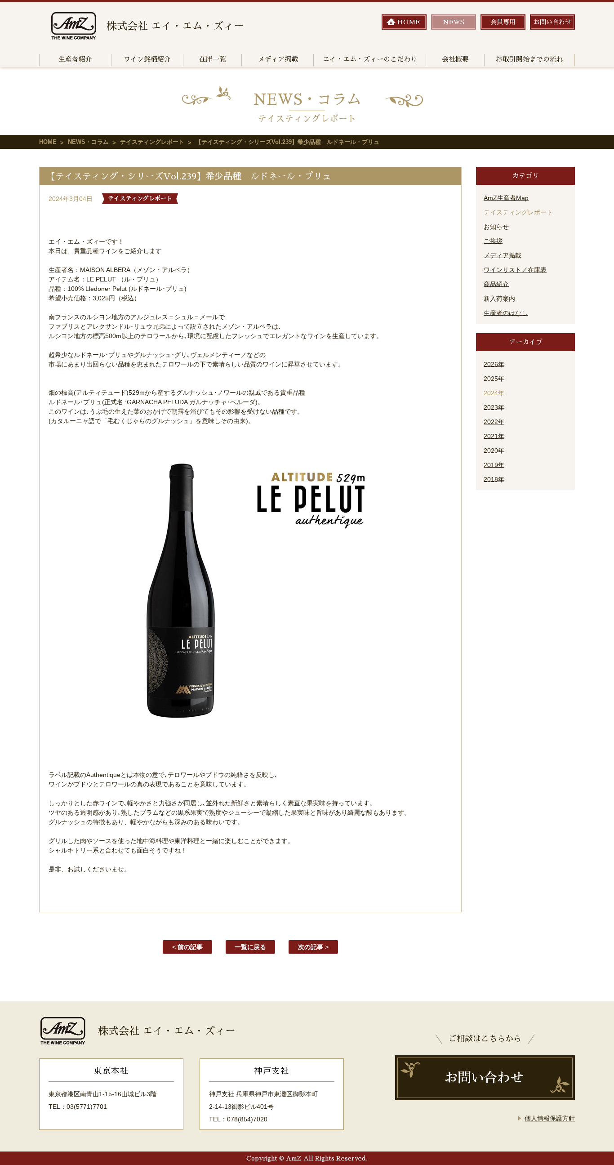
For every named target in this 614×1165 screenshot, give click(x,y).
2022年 (494, 421)
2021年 (494, 436)
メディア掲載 (278, 59)
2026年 (494, 364)
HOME (48, 141)
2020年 (494, 450)
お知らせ (496, 226)
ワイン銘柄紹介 (147, 59)
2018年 (494, 479)
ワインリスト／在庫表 (515, 269)
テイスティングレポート (152, 141)
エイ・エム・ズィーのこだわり (370, 59)
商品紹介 (496, 284)
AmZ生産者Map (506, 197)
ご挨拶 (493, 241)
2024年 (494, 393)
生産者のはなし (506, 313)
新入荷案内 (499, 298)
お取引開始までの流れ (529, 59)
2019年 (494, 465)
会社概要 (455, 59)
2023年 (494, 407)
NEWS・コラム (88, 141)
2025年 (494, 378)
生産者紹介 (75, 59)
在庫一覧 (212, 59)
